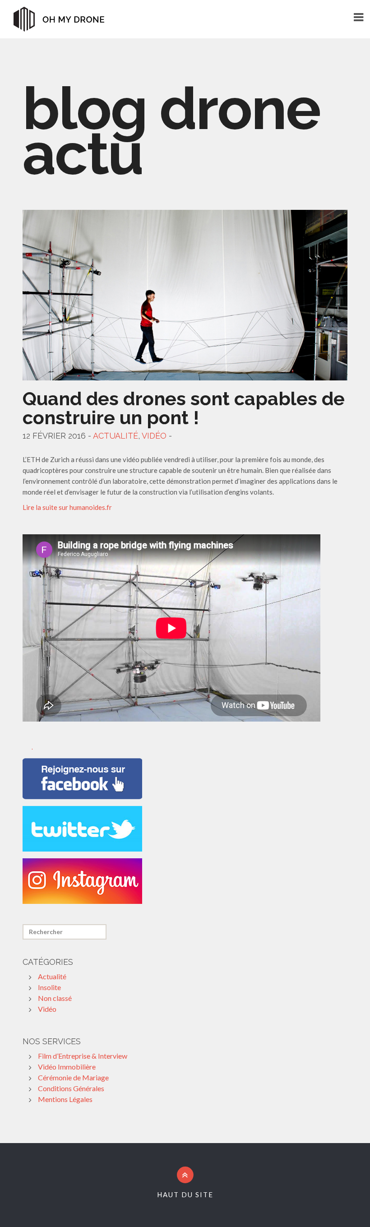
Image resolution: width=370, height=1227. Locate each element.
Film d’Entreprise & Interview (82, 1055)
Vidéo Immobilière (67, 1066)
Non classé (55, 998)
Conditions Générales (71, 1088)
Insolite (49, 987)
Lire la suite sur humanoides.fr (67, 507)
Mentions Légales (65, 1099)
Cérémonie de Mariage (73, 1077)
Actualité (115, 435)
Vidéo (154, 435)
